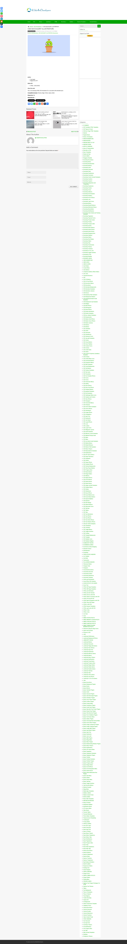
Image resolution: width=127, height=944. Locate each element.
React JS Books (87, 831)
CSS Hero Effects (87, 399)
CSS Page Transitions (88, 456)
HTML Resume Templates (89, 606)
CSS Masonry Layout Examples (90, 433)
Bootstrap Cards (87, 167)
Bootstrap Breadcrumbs (88, 163)
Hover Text (85, 585)
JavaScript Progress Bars (89, 663)
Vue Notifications (87, 926)
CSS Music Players (87, 449)
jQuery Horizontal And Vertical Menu (91, 720)
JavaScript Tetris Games (89, 674)
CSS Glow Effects (87, 385)
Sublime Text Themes (88, 886)
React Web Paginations (88, 846)
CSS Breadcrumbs (87, 317)
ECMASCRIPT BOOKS (88, 543)
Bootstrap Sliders (87, 237)
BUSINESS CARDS (87, 258)
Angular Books (86, 135)
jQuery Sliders (86, 777)
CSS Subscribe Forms (88, 506)
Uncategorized (86, 901)
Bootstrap (63, 21)
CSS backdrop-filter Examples (90, 294)
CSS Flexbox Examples (88, 370)
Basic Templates (87, 152)
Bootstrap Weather (87, 256)
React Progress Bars (88, 842)
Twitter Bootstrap (87, 897)
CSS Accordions (87, 285)
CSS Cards (85, 330)
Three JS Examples (87, 892)
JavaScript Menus (87, 655)
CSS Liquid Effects (87, 422)
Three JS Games (87, 894)
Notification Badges (87, 804)
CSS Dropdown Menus (88, 362)
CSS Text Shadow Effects (89, 521)
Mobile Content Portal (88, 795)
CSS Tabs (85, 512)
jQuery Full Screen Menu (88, 716)
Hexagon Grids (86, 566)
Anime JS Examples (88, 136)
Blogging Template (87, 158)
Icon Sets (85, 614)
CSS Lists (85, 424)
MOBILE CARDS (87, 793)
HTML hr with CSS (87, 604)
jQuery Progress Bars (88, 763)
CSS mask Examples (88, 431)
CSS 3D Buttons (87, 279)
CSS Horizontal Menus (88, 402)
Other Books (86, 810)
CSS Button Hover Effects (89, 321)
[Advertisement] (76, 10)
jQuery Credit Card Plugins (89, 707)
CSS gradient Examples (88, 391)
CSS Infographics (87, 414)
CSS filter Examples (87, 364)
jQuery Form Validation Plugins (90, 715)
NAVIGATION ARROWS (88, 800)
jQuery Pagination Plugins (89, 755)
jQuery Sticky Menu (87, 779)
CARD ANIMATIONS (88, 260)
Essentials (85, 552)
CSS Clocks (86, 340)
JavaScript (48, 21)
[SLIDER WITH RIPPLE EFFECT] (30, 118)
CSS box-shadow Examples (89, 315)
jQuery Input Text (87, 732)
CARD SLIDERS (86, 264)
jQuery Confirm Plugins (88, 701)
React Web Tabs (87, 848)
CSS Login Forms (87, 427)
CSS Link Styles (87, 420)
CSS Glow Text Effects (88, 387)
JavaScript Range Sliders (89, 665)
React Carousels (87, 827)
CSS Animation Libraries (88, 291)
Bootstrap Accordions (88, 159)
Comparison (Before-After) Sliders (91, 271)
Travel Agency (86, 896)
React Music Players (88, 833)
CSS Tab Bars (86, 508)
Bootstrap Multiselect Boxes (90, 207)
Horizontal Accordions (88, 569)
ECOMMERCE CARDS (88, 544)
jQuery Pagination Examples (89, 753)
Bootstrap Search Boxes (89, 229)
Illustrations (55, 33)
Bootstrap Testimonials (88, 244)
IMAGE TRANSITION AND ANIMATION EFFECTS (89, 626)
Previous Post (31, 131)
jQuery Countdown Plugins (89, 705)
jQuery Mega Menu (87, 740)
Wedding (85, 934)
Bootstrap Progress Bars (89, 223)
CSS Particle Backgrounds (89, 466)
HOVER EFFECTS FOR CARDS (90, 583)
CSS (34, 21)
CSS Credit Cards (87, 349)
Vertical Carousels (87, 909)
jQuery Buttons (86, 688)
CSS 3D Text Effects (88, 281)
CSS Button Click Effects (89, 319)
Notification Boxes (87, 806)
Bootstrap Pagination (88, 216)
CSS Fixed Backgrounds (88, 366)
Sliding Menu (86, 879)
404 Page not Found (88, 129)
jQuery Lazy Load (87, 736)
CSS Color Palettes (87, 344)
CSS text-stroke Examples (89, 523)
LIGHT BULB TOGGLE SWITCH (68, 121)
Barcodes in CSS (87, 150)
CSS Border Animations (88, 311)
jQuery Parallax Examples (89, 759)
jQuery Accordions (87, 682)
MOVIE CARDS (86, 796)
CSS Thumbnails (87, 525)
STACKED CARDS (87, 881)
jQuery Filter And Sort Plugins (90, 713)
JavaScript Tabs (87, 672)
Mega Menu (86, 789)
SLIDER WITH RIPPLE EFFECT (42, 112)
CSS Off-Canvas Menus (88, 454)
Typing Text (86, 899)
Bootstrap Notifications (88, 211)
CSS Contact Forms (87, 346)
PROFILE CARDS (87, 823)
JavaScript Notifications (88, 659)
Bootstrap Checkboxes (88, 173)
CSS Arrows (86, 292)
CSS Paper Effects (87, 462)
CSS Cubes (86, 351)
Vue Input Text (86, 922)
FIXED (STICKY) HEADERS (89, 554)
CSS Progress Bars (87, 470)
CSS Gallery (86, 383)
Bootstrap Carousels (88, 169)
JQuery (40, 21)
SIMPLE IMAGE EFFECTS (89, 875)
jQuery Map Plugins (87, 738)
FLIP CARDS (86, 556)
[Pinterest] (1, 16)
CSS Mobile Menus (87, 443)
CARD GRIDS (86, 262)
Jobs (84, 680)
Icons (84, 615)
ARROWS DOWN (87, 144)
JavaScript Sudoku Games (89, 669)
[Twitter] (1, 11)
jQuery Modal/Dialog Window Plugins (92, 743)
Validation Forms (87, 905)
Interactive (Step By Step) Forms (90, 628)
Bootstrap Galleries (87, 191)
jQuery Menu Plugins (88, 741)
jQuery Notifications (87, 747)
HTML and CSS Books (88, 591)
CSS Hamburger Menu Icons (89, 395)
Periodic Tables (87, 812)
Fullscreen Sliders (87, 564)
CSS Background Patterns (89, 296)
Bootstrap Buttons (87, 165)
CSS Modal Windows (88, 445)
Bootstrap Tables (87, 241)
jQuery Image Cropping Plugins (90, 726)
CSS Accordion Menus (88, 283)
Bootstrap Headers (87, 195)
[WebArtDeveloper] (38, 12)
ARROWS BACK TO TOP (88, 142)
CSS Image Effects (87, 412)
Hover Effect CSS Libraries (89, 581)
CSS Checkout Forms (88, 336)
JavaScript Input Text (88, 649)
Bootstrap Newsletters (88, 209)
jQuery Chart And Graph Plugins (90, 695)
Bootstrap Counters (87, 179)
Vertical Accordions (87, 907)
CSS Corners (86, 347)
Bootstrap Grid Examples (89, 193)
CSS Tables (86, 510)
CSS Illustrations (37, 26)
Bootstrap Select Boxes (88, 231)
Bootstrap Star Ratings (88, 239)
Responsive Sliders (87, 866)
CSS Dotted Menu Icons (88, 358)
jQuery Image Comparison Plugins (91, 724)
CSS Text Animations (88, 514)
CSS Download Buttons (88, 360)
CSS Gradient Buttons (88, 389)
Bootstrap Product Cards (89, 220)
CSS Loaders (86, 425)
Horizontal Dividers (87, 573)
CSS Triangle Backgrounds (89, 535)
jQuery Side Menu (87, 775)
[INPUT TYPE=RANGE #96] (30, 128)
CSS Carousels (86, 332)
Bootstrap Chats (87, 171)
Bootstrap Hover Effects (89, 197)
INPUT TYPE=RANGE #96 (41, 121)
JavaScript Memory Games (89, 653)
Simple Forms (86, 873)
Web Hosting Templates (88, 932)
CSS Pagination (86, 458)
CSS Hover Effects (87, 408)
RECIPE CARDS (86, 864)
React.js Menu (86, 856)
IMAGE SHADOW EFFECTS (89, 623)
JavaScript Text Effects (88, 676)
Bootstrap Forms (87, 190)
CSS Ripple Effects (87, 477)
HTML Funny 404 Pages (88, 602)
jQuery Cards (86, 692)
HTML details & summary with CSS (91, 596)
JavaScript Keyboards (88, 651)
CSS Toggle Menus (87, 529)
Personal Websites (87, 814)
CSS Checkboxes (87, 334)
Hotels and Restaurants (88, 579)
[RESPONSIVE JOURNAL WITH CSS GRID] (57, 118)
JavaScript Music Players (89, 657)
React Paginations (87, 841)
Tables (84, 888)
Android (85, 133)
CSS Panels (86, 460)
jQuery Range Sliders (88, 764)
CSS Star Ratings (87, 502)
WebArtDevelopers (41, 31)
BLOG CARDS (86, 156)
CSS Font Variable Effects (89, 376)
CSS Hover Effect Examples (89, 406)
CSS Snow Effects (87, 493)
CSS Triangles (86, 537)
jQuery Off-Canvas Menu (89, 749)
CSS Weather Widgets (88, 541)
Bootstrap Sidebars (87, 235)
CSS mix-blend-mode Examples (90, 441)
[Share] (1, 26)
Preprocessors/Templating (89, 818)
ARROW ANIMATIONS (88, 138)
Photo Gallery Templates (89, 816)
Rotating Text (86, 867)
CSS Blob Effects (87, 305)
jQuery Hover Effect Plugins (89, 722)
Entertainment (86, 550)
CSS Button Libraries (88, 323)
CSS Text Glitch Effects (88, 520)
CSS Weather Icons (87, 539)
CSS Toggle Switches (88, 531)
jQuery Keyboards (87, 734)
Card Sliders (86, 266)
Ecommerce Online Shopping (90, 546)
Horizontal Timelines (88, 577)
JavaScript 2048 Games (88, 636)
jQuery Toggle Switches (88, 783)
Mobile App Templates (88, 791)
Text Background (87, 890)
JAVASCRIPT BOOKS (88, 640)
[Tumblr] (1, 24)
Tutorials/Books (93, 21)
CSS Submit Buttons (88, 504)
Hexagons (85, 567)
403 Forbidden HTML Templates (90, 127)
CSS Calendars (86, 328)
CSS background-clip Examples (90, 301)
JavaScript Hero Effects (88, 647)
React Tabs (85, 844)
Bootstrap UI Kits (87, 254)
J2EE (84, 634)
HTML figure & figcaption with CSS (91, 600)
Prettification (86, 819)
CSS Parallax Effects (88, 464)
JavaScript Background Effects (90, 638)
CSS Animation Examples (89, 289)
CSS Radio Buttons (87, 472)
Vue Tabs (85, 930)
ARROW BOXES (86, 140)
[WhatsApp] (1, 13)
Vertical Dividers (87, 911)
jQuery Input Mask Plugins (89, 730)
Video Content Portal (88, 917)
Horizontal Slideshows (88, 575)
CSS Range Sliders (87, 473)
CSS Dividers (86, 356)
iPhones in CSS (86, 632)
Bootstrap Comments (88, 175)
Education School (87, 548)
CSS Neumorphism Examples (90, 450)
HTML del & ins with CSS (89, 594)
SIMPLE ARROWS (87, 871)
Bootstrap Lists (86, 199)
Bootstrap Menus (87, 203)
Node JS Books (87, 802)
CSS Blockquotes (87, 307)
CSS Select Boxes (87, 483)
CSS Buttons (86, 324)
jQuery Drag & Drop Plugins (89, 711)
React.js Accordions (87, 850)
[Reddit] (1, 21)
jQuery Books (86, 686)
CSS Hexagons (86, 401)
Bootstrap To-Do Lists (88, 250)
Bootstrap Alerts (87, 161)
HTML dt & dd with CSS (88, 598)
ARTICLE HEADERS (87, 146)
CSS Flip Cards (86, 372)
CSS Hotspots (86, 404)
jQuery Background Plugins (89, 684)
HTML (56, 21)
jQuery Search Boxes (88, 770)
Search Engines (86, 869)
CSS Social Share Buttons (89, 496)
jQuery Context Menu (88, 703)
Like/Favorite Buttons (88, 785)
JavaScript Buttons (87, 642)
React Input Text (87, 829)
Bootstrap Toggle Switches (89, 252)
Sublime (71, 21)
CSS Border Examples (88, 313)
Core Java (85, 273)
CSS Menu (85, 437)
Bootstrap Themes (87, 246)
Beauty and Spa (86, 154)
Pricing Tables (86, 821)
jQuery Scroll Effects (88, 766)
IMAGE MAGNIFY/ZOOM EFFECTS (91, 619)
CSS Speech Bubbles (88, 498)
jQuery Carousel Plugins (88, 693)
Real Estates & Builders (88, 862)
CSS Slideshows (87, 491)
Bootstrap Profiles (87, 221)
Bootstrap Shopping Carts (89, 233)
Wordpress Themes (87, 936)
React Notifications (87, 839)
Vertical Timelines (87, 915)
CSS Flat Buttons (87, 368)
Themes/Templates (81, 21)
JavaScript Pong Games (88, 661)
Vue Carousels (86, 921)
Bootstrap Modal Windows (89, 205)
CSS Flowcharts (87, 374)
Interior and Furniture (88, 630)
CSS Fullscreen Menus (88, 381)
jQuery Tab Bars (86, 781)
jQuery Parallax (86, 757)
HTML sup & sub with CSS (89, 608)
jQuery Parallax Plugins (88, 761)
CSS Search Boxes (87, 481)
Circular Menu (86, 268)
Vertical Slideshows (88, 913)
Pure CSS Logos (87, 825)
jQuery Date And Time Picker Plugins (91, 709)
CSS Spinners (86, 500)
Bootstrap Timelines (88, 248)
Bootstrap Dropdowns (88, 186)
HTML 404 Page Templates (89, 587)
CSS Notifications (87, 452)
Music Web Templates (88, 798)
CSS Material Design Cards (89, 435)
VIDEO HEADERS (87, 919)
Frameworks (86, 560)
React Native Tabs (87, 837)
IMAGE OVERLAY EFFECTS (89, 621)
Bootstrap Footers (87, 188)
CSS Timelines (86, 527)
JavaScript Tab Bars (87, 670)
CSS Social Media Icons (88, 495)
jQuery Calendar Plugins (88, 690)
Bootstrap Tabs (86, 243)
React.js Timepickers (88, 860)
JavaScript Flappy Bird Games (90, 645)
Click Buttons (86, 269)
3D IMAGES (86, 125)
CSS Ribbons (86, 475)
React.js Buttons (87, 852)
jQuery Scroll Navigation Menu (90, 768)
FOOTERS (85, 558)
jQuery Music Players (88, 745)
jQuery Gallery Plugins (88, 718)
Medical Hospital (87, 787)
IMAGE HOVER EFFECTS (89, 617)
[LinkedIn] (1, 18)
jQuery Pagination (87, 751)
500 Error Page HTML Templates (90, 131)
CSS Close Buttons (87, 342)
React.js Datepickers (88, 854)
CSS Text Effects (87, 516)
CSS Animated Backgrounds (89, 287)
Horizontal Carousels (88, 571)
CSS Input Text (86, 416)
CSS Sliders (86, 489)
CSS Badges (86, 303)
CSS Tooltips (86, 533)
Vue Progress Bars (87, 928)
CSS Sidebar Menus (88, 487)
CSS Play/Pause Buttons (89, 468)
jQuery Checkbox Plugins (89, 697)
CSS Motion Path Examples (89, 447)
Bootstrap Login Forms (88, 201)
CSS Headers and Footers (89, 397)
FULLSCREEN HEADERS (89, 562)
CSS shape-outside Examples (90, 485)
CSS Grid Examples (87, 393)
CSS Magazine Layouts (88, 429)
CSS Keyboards (87, 418)
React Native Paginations (89, 835)
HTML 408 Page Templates (89, 589)
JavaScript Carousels (88, 644)
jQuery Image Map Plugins (89, 728)
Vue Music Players (87, 924)
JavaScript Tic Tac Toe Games (90, 678)
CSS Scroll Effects (87, 479)
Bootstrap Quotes (87, 225)
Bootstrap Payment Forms (89, 218)
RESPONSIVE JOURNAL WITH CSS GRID (68, 112)
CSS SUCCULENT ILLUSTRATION (46, 33)
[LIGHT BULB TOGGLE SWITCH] (57, 128)
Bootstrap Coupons (87, 181)
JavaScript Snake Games (89, 667)
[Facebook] (1, 8)
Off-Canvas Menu (87, 808)
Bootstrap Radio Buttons (89, 227)
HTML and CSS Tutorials (89, 592)
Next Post (74, 131)
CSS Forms (86, 377)
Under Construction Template (90, 903)
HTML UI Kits (86, 610)
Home (29, 21)
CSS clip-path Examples (88, 338)
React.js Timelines (87, 858)
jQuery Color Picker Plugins (89, 699)
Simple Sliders (86, 877)
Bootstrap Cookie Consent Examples (91, 177)
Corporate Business (87, 275)
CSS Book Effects (87, 309)
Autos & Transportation (88, 148)
